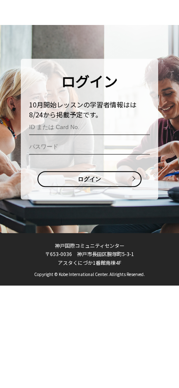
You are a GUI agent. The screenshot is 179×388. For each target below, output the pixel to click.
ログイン (89, 179)
